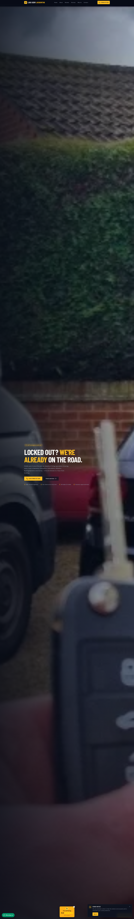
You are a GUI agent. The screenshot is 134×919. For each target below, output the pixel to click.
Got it (95, 914)
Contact (86, 2)
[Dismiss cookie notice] (129, 906)
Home (55, 2)
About (61, 2)
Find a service (50, 478)
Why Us (80, 2)
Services (73, 2)
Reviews (67, 2)
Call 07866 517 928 (34, 478)
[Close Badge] (74, 907)
